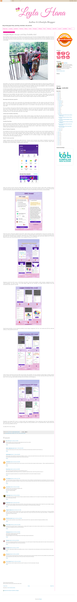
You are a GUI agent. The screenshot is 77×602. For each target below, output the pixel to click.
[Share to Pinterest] (26, 431)
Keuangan (35, 28)
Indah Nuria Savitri (9, 518)
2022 (58, 98)
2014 (58, 140)
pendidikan (65, 28)
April (59, 112)
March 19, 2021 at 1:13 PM (14, 547)
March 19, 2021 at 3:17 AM (15, 478)
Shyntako (7, 540)
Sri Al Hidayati (8, 478)
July (59, 108)
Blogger (40, 599)
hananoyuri (8, 554)
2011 (58, 144)
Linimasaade (8, 495)
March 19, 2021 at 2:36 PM (14, 554)
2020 (58, 132)
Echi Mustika (8, 461)
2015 (58, 139)
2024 (58, 95)
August (59, 106)
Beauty (26, 28)
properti (59, 28)
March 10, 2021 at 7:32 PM (13, 440)
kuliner (30, 28)
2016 (58, 137)
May (59, 110)
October (59, 103)
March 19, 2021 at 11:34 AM (15, 524)
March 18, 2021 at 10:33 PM (15, 469)
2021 (58, 99)
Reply (7, 444)
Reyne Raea (8, 469)
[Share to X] (24, 431)
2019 (58, 133)
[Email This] (22, 431)
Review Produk (23, 433)
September (60, 105)
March (59, 113)
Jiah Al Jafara (8, 524)
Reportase (5, 28)
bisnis (70, 28)
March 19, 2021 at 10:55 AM (17, 518)
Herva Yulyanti (8, 561)
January (59, 130)
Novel (44, 28)
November (60, 102)
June (59, 109)
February (60, 128)
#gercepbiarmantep (8, 433)
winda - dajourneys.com (10, 448)
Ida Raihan (8, 547)
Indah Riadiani (8, 454)
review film (54, 28)
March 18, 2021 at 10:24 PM (15, 461)
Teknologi (49, 28)
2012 (58, 143)
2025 (58, 94)
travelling (10, 28)
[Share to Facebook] (25, 431)
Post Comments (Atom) (11, 587)
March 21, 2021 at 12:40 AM (16, 561)
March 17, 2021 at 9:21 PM (18, 448)
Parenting (21, 28)
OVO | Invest (19, 433)
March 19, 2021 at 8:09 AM (15, 495)
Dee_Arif (7, 440)
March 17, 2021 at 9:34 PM (15, 454)
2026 (58, 92)
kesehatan (16, 28)
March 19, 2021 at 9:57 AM (15, 502)
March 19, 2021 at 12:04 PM (14, 540)
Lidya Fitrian (8, 502)
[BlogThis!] (23, 431)
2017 (58, 136)
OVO (15, 433)
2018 (58, 134)
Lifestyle (40, 28)
